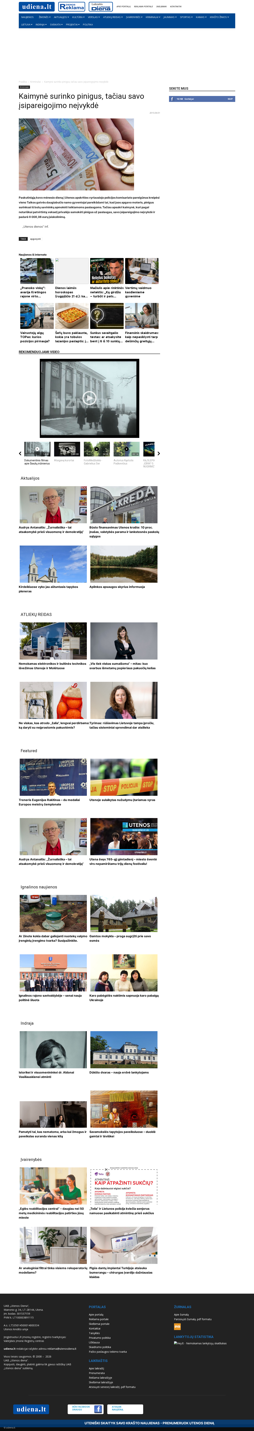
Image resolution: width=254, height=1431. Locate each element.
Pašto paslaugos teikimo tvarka (108, 1351)
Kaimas (200, 17)
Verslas (93, 17)
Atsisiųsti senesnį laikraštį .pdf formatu (112, 1387)
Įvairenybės (133, 17)
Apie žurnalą (181, 1314)
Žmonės (44, 17)
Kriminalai (152, 17)
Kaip (230, 98)
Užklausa (94, 1342)
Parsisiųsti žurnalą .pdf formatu (193, 1319)
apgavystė (35, 238)
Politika (88, 24)
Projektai (72, 24)
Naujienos (27, 17)
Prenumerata (97, 1373)
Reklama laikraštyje (100, 1377)
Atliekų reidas (112, 17)
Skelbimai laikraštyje (101, 1382)
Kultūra (77, 17)
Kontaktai (175, 6)
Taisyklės (94, 1333)
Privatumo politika (100, 1337)
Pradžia (23, 81)
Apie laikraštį (96, 1368)
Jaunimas (169, 17)
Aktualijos (60, 17)
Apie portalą (123, 6)
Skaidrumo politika (100, 1347)
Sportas (185, 17)
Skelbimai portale (99, 1324)
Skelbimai (161, 6)
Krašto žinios (218, 17)
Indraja (40, 24)
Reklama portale (143, 6)
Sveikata (55, 24)
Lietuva (25, 24)
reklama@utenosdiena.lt (61, 1348)
